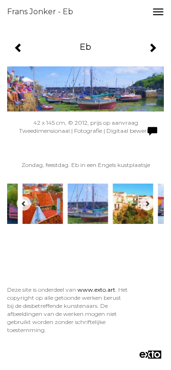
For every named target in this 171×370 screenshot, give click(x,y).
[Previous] (24, 203)
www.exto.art (96, 289)
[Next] (147, 203)
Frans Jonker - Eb (40, 11)
